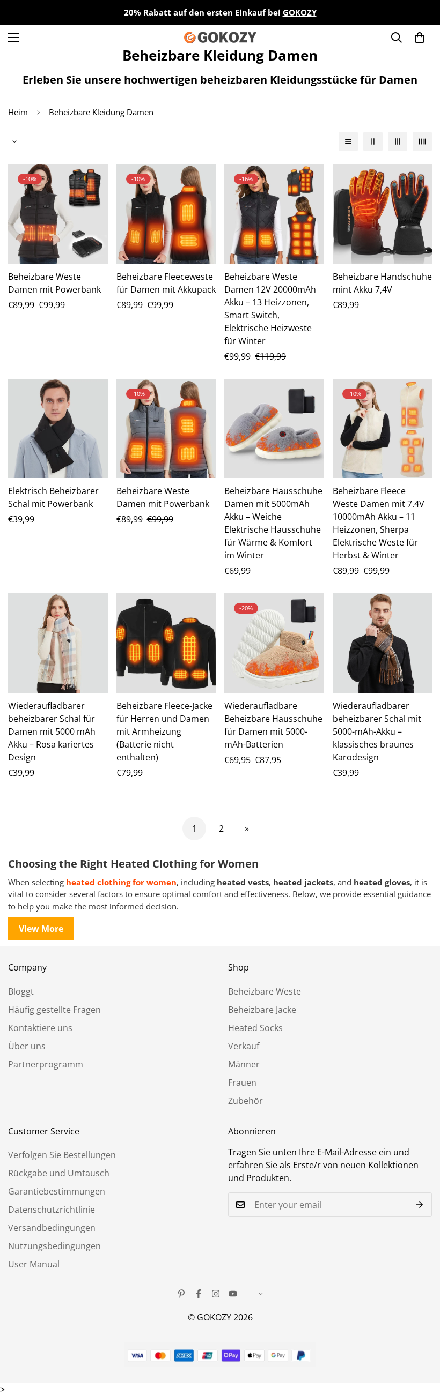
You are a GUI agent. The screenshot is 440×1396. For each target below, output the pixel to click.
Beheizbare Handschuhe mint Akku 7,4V (382, 283)
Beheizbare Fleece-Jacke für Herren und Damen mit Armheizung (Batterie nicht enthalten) (164, 731)
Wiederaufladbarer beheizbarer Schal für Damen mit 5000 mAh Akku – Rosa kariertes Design (52, 731)
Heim (18, 112)
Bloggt (21, 991)
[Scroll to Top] (419, 1337)
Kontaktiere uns (40, 1028)
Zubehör (245, 1101)
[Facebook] (198, 1293)
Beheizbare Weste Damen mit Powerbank (54, 283)
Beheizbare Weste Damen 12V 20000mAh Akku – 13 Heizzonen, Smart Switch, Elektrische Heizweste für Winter (270, 309)
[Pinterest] (181, 1293)
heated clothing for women (121, 882)
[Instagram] (215, 1293)
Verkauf (243, 1046)
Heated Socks (255, 1028)
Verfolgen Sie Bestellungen (62, 1155)
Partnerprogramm (45, 1064)
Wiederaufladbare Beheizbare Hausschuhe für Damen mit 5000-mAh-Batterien (273, 725)
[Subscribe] (420, 1204)
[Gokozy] (220, 37)
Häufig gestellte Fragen (54, 1010)
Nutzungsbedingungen (54, 1246)
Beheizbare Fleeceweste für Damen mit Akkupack (166, 283)
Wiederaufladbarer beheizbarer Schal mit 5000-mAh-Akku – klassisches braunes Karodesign (377, 731)
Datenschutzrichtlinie (51, 1209)
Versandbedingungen (52, 1228)
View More (41, 929)
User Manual (34, 1264)
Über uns (27, 1046)
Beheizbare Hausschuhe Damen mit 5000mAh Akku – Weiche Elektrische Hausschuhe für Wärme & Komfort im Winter (273, 523)
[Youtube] (232, 1293)
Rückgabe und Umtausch (58, 1173)
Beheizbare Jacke (262, 1010)
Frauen (242, 1082)
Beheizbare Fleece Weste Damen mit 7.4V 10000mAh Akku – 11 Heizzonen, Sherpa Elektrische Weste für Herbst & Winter (378, 523)
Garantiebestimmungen (56, 1191)
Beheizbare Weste (264, 991)
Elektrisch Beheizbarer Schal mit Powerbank (53, 497)
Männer (244, 1064)
